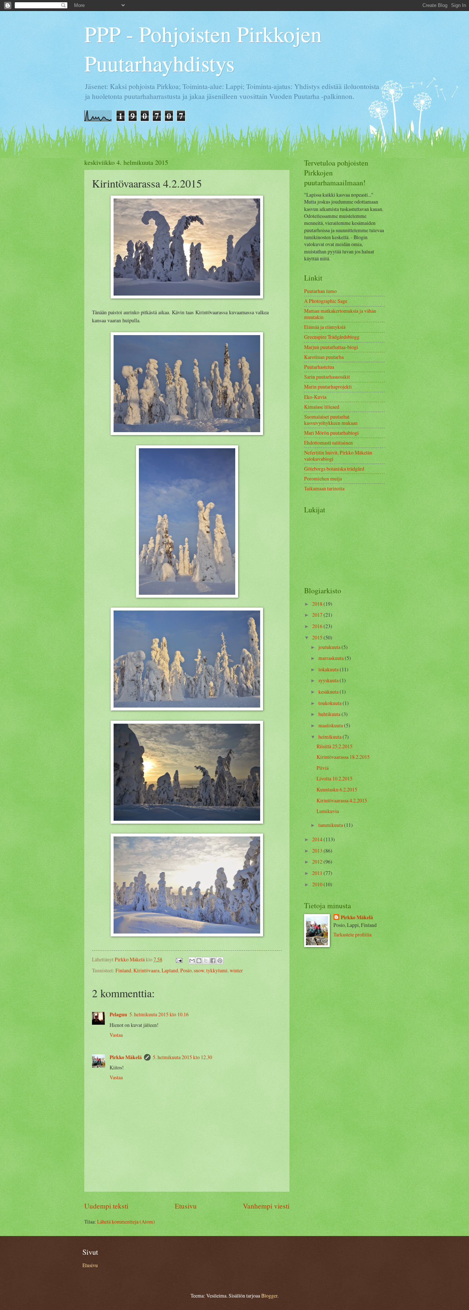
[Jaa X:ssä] (206, 960)
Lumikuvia (328, 811)
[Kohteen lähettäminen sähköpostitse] (192, 960)
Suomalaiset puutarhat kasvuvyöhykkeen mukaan (331, 419)
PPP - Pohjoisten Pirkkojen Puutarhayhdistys (203, 48)
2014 (318, 839)
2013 (318, 850)
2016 (318, 626)
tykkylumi (217, 970)
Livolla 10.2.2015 (334, 778)
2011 (318, 872)
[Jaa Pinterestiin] (220, 960)
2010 (318, 884)
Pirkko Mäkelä (126, 1057)
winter (236, 970)
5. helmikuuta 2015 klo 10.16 (159, 1014)
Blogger (269, 1295)
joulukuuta (329, 646)
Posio (186, 970)
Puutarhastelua (319, 366)
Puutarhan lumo (320, 290)
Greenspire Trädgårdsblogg (331, 336)
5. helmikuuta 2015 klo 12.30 (182, 1057)
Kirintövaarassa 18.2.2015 (343, 756)
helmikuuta (330, 736)
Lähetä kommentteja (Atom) (126, 1221)
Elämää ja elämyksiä (325, 326)
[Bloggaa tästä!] (199, 960)
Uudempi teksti (106, 1205)
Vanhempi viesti (266, 1205)
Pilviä (323, 767)
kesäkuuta (329, 691)
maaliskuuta (331, 725)
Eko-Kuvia (315, 396)
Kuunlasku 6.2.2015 (337, 789)
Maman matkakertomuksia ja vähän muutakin (340, 313)
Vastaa (116, 1034)
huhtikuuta (329, 713)
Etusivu (186, 1205)
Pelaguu (118, 1014)
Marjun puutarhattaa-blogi (331, 347)
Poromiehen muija (323, 478)
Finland (123, 970)
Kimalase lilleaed (321, 406)
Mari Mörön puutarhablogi (331, 432)
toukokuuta (330, 702)
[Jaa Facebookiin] (213, 960)
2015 (318, 637)
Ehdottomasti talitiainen (328, 442)
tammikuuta (331, 824)
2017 (318, 614)
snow (199, 970)
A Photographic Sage (325, 300)
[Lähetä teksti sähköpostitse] (179, 959)
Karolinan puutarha (324, 356)
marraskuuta (331, 657)
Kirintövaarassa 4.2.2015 (342, 800)
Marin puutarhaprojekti (328, 386)
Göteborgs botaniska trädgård (334, 468)
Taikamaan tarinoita (324, 488)
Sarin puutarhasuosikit (327, 376)
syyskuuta (329, 680)
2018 (318, 603)
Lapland (170, 970)
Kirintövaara (146, 970)
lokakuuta (329, 669)
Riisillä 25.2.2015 (334, 746)
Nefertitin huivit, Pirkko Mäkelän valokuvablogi (338, 455)
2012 (318, 861)
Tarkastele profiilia (352, 934)
